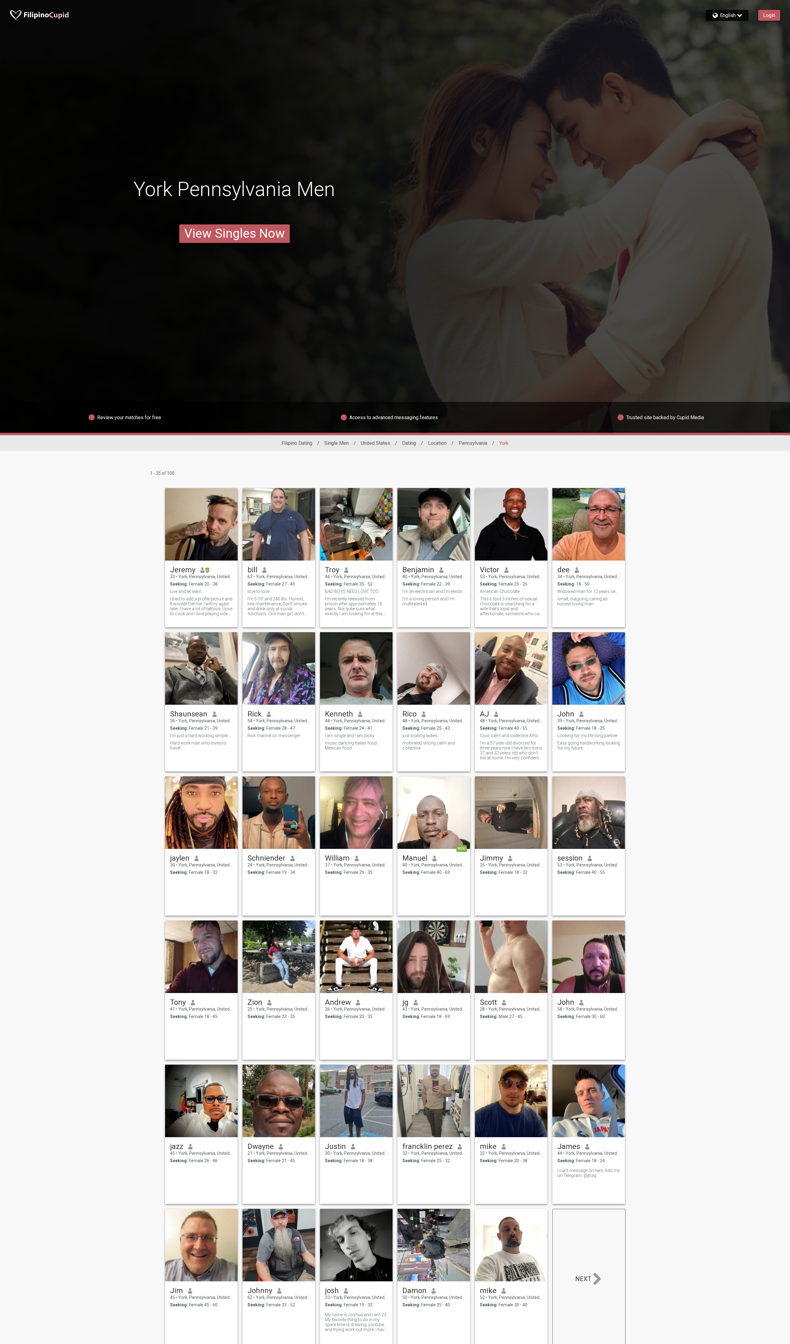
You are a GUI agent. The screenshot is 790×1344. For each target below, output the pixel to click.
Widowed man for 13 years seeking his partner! (588, 591)
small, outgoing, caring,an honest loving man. (582, 601)
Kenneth (339, 714)
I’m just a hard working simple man (201, 735)
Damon (414, 1290)
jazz (176, 1146)
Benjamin (418, 570)
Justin (335, 1146)
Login (769, 15)
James (568, 1146)
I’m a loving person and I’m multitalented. (428, 601)
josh (332, 1290)
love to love (258, 591)
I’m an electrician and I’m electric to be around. (433, 591)
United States (375, 443)
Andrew (338, 1002)
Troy (332, 570)
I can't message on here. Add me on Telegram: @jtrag (588, 1173)
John (565, 714)
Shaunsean (188, 714)
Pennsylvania (473, 443)
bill (252, 570)
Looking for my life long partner (587, 735)
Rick (254, 714)
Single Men (336, 443)
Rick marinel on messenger (273, 735)
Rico (409, 714)
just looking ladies (419, 735)
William (337, 858)
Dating (409, 443)
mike (488, 1146)
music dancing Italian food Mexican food (351, 745)
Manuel (414, 858)
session (570, 858)
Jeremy (182, 570)
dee (563, 570)
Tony (178, 1002)
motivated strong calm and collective (428, 745)
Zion (254, 1002)
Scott (488, 1002)
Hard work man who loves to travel (198, 745)
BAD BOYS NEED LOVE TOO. (352, 591)
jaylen (179, 858)
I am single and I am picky (349, 735)
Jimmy (491, 858)
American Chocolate (500, 591)
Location (437, 443)
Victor (489, 570)
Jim (176, 1290)
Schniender (266, 858)
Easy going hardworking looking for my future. (588, 745)
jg (405, 1002)
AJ (484, 714)
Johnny (259, 1290)
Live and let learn (186, 591)
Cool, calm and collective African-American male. (511, 735)
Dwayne (260, 1146)
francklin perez (427, 1146)
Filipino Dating (296, 443)
